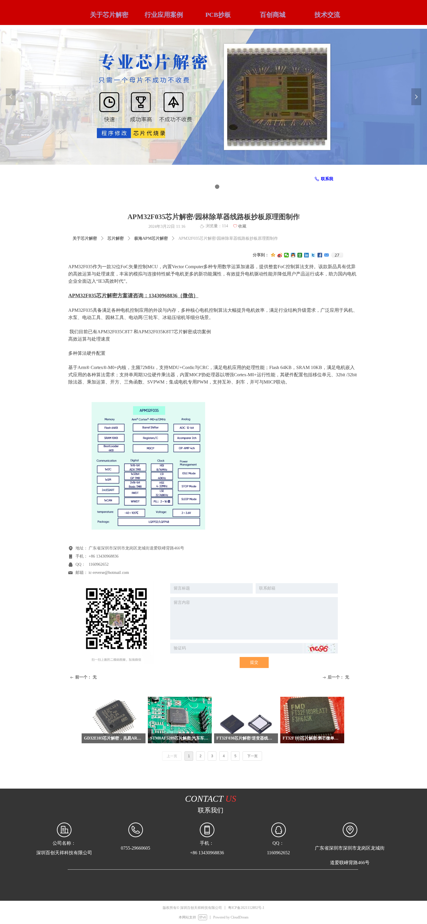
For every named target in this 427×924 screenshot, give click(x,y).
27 (337, 255)
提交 (254, 662)
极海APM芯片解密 (151, 238)
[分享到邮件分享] (326, 255)
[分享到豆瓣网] (299, 255)
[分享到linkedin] (306, 255)
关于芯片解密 (85, 238)
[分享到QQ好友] (293, 255)
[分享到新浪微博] (279, 255)
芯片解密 (115, 238)
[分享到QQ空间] (273, 255)
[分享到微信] (286, 255)
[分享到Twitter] (313, 255)
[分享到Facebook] (319, 255)
